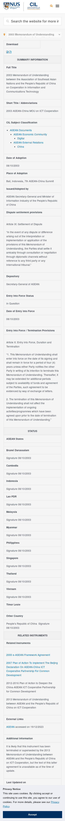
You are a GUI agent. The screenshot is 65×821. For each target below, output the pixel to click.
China (20, 146)
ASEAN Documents (21, 130)
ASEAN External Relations (28, 142)
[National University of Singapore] (12, 5)
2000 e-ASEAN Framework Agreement (28, 655)
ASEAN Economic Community (30, 134)
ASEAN (10, 726)
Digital (20, 138)
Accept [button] (32, 814)
